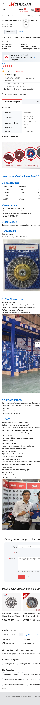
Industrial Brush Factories (13, 679)
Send (21, 577)
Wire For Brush (31, 679)
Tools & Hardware (13, 16)
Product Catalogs (33, 634)
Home (4, 16)
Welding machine (8, 643)
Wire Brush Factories (11, 674)
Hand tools (26, 639)
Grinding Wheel (9, 664)
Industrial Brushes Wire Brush (14, 685)
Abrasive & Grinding (27, 16)
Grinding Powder (25, 664)
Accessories (6, 639)
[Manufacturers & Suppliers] (20, 4)
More (4, 689)
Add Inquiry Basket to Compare (15, 94)
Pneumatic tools (28, 643)
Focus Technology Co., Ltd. (28, 696)
